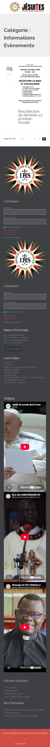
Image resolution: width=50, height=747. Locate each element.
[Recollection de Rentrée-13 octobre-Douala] (30, 84)
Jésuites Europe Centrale (14, 380)
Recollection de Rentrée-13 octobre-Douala (30, 117)
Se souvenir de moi (14, 227)
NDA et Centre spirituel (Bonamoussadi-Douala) (23, 710)
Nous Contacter (13, 349)
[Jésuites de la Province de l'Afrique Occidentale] (26, 7)
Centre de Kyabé (11, 691)
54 (35, 139)
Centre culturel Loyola (13, 694)
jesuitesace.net (10, 375)
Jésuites (13, 733)
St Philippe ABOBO (12, 713)
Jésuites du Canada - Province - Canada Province (24, 377)
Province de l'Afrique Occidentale (33, 733)
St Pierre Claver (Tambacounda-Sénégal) (21, 716)
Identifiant (8, 208)
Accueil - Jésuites (11, 372)
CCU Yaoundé (10, 688)
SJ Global (8, 365)
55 (39, 139)
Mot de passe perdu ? (13, 238)
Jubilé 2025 (9, 362)
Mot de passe (9, 218)
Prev (22, 139)
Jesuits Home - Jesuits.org (15, 383)
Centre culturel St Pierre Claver (16, 697)
